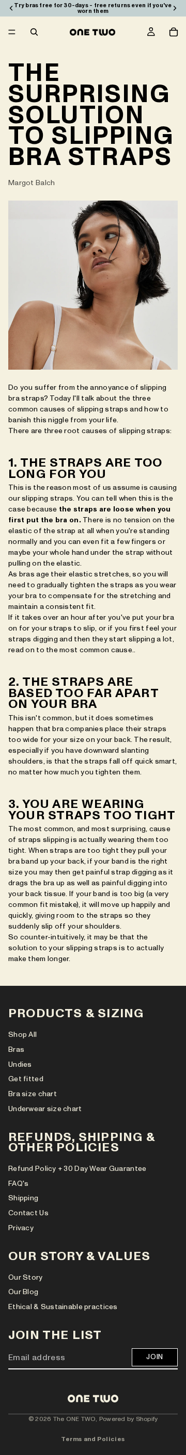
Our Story (25, 1277)
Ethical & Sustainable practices (63, 1306)
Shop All (22, 1034)
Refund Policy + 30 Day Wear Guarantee (77, 1168)
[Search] (34, 32)
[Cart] (173, 32)
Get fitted (25, 1078)
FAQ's (18, 1183)
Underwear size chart (45, 1108)
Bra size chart (32, 1093)
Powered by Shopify (128, 1419)
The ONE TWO (74, 1419)
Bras (16, 1049)
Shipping (23, 1198)
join (154, 1356)
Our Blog (23, 1292)
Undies (20, 1064)
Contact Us (28, 1213)
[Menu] (12, 32)
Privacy (21, 1227)
